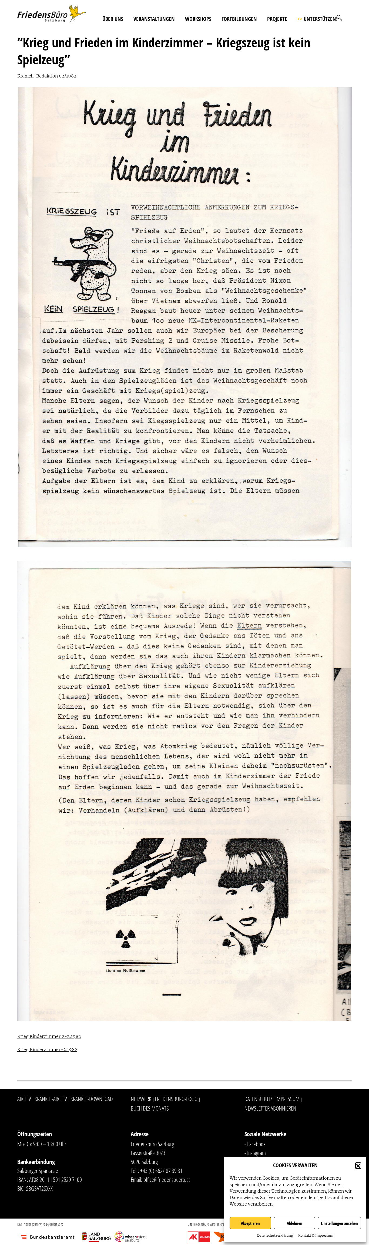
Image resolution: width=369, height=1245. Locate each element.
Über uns (112, 18)
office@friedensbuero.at (166, 1179)
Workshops (198, 18)
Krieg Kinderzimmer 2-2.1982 (49, 1036)
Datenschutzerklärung (275, 1235)
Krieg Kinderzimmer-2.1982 (47, 1049)
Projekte (277, 18)
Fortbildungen (239, 18)
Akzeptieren (250, 1223)
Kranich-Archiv (51, 1099)
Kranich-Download (92, 1099)
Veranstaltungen (154, 18)
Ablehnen (294, 1223)
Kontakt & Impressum (315, 1235)
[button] (358, 1165)
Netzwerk (141, 1099)
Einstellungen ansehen (339, 1223)
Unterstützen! (317, 18)
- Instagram (255, 1153)
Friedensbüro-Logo (176, 1099)
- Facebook (255, 1144)
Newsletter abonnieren (270, 1108)
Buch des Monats (150, 1108)
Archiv (24, 1099)
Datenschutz (258, 1099)
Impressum (288, 1099)
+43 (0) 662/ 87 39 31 (161, 1170)
